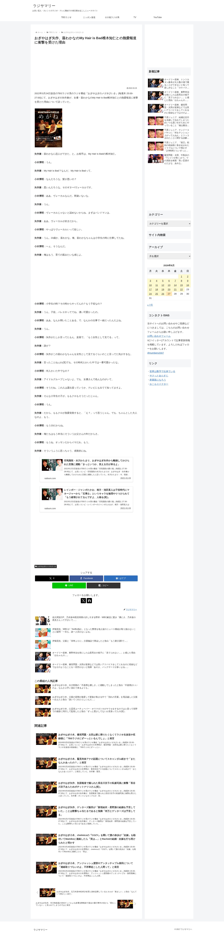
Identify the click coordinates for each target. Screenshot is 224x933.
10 (150, 285)
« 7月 (150, 305)
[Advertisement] (86, 64)
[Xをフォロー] (83, 600)
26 (163, 294)
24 (150, 294)
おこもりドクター (159, 384)
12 (163, 285)
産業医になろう (158, 380)
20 (169, 289)
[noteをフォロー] (89, 600)
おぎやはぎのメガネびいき (46, 566)
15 (181, 285)
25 (156, 294)
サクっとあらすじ (159, 375)
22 (181, 289)
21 (175, 289)
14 (175, 285)
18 (156, 289)
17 (150, 289)
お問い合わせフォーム (159, 336)
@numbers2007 (155, 353)
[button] (103, 585)
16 (187, 285)
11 (156, 285)
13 (169, 285)
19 (163, 289)
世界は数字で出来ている (162, 371)
